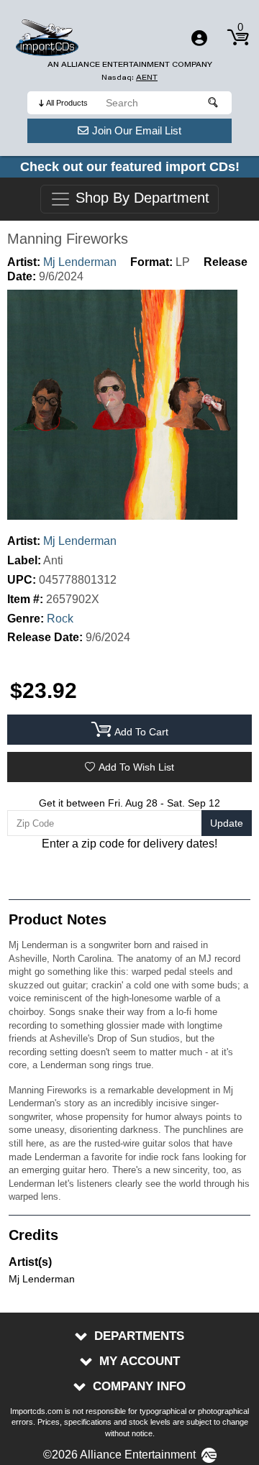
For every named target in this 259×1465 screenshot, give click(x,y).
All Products (67, 102)
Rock (60, 618)
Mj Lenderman (80, 262)
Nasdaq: (129, 77)
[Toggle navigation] (199, 38)
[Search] (214, 102)
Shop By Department (140, 198)
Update (226, 823)
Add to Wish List (136, 767)
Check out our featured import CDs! (130, 167)
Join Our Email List (136, 130)
